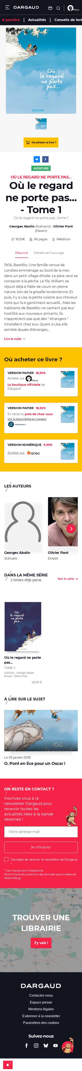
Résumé (21, 253)
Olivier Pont (63, 226)
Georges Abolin (21, 226)
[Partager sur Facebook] (45, 159)
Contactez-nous (41, 995)
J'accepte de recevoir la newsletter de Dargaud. (44, 859)
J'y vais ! (41, 943)
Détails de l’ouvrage (49, 253)
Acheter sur (16, 453)
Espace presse (41, 1002)
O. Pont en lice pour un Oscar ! (34, 763)
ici (19, 878)
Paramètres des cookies (41, 1023)
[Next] (71, 528)
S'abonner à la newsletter (41, 1016)
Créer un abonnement (8, 1065)
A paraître (11, 20)
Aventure (41, 168)
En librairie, (30, 414)
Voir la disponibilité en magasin (27, 419)
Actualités (37, 20)
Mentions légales (41, 1009)
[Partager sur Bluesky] (37, 159)
